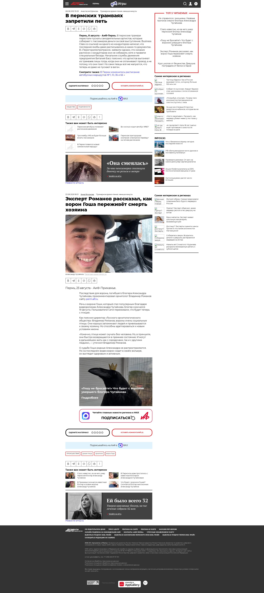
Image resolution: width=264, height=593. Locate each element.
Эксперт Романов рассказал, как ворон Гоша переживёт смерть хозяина (176, 53)
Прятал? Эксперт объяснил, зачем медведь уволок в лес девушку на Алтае (181, 210)
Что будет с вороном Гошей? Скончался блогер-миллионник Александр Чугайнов (134, 484)
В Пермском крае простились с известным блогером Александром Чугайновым (134, 475)
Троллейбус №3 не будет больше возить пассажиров (91, 137)
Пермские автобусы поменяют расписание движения (90, 128)
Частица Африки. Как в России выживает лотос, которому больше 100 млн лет (181, 82)
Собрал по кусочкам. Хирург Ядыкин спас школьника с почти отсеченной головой (182, 91)
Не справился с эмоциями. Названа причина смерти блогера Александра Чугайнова (176, 20)
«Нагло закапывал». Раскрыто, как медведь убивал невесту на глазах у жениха (181, 118)
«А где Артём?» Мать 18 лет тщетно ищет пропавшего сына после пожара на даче (181, 127)
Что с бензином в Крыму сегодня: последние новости (180, 143)
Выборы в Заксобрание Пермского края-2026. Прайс (136, 535)
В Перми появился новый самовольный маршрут (88, 145)
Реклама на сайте (130, 529)
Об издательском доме (95, 529)
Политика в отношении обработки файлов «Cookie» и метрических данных (112, 565)
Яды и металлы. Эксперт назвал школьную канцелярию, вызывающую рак (179, 219)
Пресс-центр (113, 529)
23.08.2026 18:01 (72, 194)
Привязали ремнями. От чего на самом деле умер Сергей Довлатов (181, 161)
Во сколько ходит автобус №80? (135, 127)
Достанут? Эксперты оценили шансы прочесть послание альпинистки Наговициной (182, 228)
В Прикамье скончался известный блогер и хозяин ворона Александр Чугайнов (92, 484)
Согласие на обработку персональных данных (102, 561)
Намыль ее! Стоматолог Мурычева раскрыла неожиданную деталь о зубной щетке (181, 246)
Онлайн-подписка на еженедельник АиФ (103, 532)
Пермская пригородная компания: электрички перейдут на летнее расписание (135, 138)
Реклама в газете (148, 529)
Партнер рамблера (108, 583)
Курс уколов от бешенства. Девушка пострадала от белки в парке (176, 64)
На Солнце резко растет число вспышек (179, 179)
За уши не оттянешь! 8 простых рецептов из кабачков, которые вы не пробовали (182, 109)
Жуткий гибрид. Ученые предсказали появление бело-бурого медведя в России (182, 201)
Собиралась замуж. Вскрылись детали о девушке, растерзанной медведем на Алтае (180, 237)
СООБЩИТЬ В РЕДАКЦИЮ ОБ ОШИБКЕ (100, 538)
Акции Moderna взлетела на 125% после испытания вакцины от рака (180, 170)
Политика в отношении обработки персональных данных (106, 563)
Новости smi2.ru (74, 183)
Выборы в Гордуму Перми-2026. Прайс (179, 535)
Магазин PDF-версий (168, 529)
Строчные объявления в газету (160, 532)
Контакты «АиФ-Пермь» (134, 532)
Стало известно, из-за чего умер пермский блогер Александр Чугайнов (176, 31)
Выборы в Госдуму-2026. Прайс (98, 535)
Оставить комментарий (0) (132, 86)
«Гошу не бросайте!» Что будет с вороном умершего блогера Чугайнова (176, 42)
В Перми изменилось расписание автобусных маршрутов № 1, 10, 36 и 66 (109, 73)
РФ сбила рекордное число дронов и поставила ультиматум (182, 152)
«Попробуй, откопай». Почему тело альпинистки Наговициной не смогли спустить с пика (181, 100)
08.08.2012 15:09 (72, 11)
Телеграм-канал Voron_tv (96, 274)
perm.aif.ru (92, 299)
